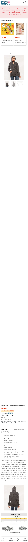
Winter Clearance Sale (7, 422)
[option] (14, 67)
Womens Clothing (11, 421)
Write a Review (19, 429)
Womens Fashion (19, 422)
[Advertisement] (14, 393)
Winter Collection (21, 421)
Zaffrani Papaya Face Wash (7, 41)
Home (2, 53)
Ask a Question (5, 417)
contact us (16, 12)
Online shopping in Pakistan (8, 460)
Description (5, 429)
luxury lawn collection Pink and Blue (20, 41)
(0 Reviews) (5, 432)
